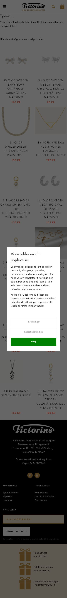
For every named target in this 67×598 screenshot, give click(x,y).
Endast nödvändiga (33, 331)
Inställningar (33, 321)
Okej (33, 341)
